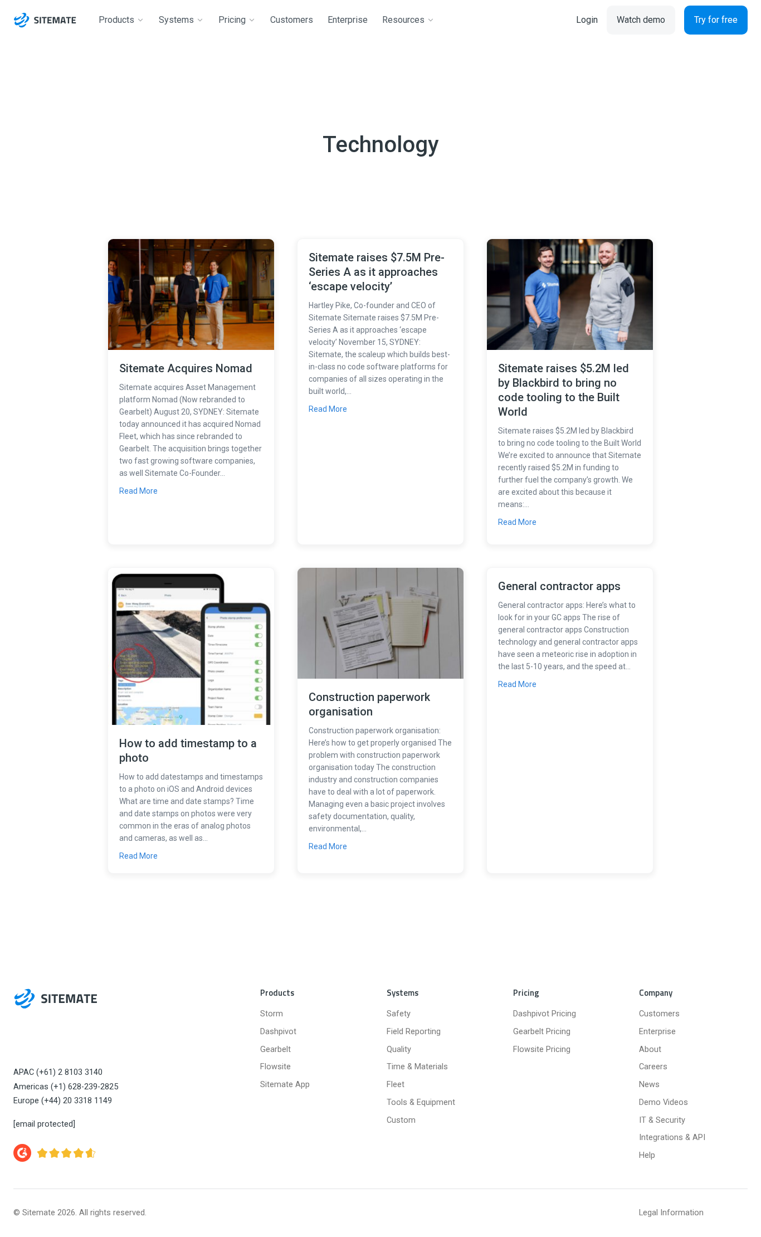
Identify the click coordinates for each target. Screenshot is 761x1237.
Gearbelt (275, 1049)
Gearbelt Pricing (541, 1031)
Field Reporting (414, 1031)
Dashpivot (278, 1031)
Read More (138, 490)
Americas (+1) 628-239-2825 (65, 1087)
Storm (271, 1014)
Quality (399, 1049)
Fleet (395, 1084)
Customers (659, 1014)
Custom (401, 1120)
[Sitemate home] (55, 998)
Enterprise (657, 1031)
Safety (399, 1014)
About (650, 1049)
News (649, 1084)
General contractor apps (559, 586)
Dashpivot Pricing (544, 1014)
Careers (653, 1067)
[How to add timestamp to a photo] (191, 645)
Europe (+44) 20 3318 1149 (62, 1100)
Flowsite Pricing (541, 1049)
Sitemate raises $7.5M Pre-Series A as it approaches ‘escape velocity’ (377, 272)
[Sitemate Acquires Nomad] (191, 293)
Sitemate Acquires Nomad (185, 368)
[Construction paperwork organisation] (380, 622)
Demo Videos (663, 1102)
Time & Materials (417, 1067)
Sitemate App (285, 1084)
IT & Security (662, 1120)
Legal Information (671, 1212)
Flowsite (275, 1067)
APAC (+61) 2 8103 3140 (58, 1072)
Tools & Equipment (421, 1102)
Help (647, 1155)
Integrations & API (672, 1137)
